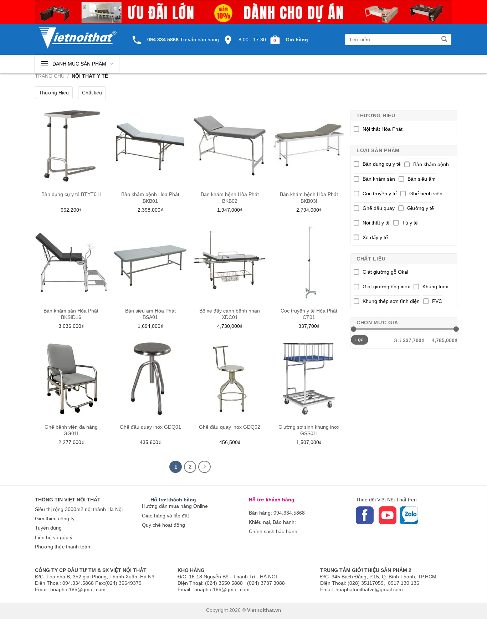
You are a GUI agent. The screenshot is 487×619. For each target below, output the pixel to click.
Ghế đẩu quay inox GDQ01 (150, 427)
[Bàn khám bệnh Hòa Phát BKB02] (230, 146)
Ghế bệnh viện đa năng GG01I (71, 430)
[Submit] (444, 39)
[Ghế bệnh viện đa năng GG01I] (71, 378)
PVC (437, 301)
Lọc (359, 340)
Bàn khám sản (379, 179)
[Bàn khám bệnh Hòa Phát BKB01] (150, 146)
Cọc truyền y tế (380, 193)
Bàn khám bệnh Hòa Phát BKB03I (309, 197)
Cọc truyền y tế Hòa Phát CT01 (309, 314)
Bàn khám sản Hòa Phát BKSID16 (70, 314)
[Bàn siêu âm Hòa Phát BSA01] (150, 262)
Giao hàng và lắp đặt (165, 516)
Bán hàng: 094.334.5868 (277, 513)
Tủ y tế (410, 223)
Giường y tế (420, 208)
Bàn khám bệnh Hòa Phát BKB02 (230, 197)
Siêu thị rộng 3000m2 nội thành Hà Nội (79, 509)
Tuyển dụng (48, 528)
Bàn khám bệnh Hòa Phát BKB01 (150, 197)
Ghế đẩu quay (379, 208)
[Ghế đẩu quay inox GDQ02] (230, 378)
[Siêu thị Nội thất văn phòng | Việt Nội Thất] (78, 34)
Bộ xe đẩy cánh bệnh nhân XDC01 (229, 314)
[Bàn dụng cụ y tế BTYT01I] (71, 146)
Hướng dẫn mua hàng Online (175, 506)
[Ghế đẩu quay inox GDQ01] (150, 378)
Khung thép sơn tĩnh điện (391, 301)
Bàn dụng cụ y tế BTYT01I (71, 194)
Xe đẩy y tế (375, 237)
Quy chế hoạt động (163, 525)
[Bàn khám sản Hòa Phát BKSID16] (71, 262)
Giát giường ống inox (386, 286)
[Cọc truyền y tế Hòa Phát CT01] (309, 262)
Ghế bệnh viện (425, 193)
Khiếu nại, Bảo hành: (272, 522)
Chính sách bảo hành (273, 531)
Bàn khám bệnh (431, 164)
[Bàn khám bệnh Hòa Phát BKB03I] (309, 146)
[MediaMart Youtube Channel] (378, 515)
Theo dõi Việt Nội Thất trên (386, 499)
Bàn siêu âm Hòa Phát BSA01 (150, 314)
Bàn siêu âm (421, 179)
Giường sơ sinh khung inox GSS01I (308, 430)
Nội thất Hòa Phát (383, 129)
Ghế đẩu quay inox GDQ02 (229, 427)
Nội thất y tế (376, 223)
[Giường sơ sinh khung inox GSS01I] (309, 378)
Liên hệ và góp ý (53, 537)
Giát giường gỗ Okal (385, 272)
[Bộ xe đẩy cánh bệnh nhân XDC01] (230, 262)
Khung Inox (435, 286)
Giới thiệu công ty (55, 518)
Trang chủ (50, 76)
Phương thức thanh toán (62, 547)
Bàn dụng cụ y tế (382, 164)
